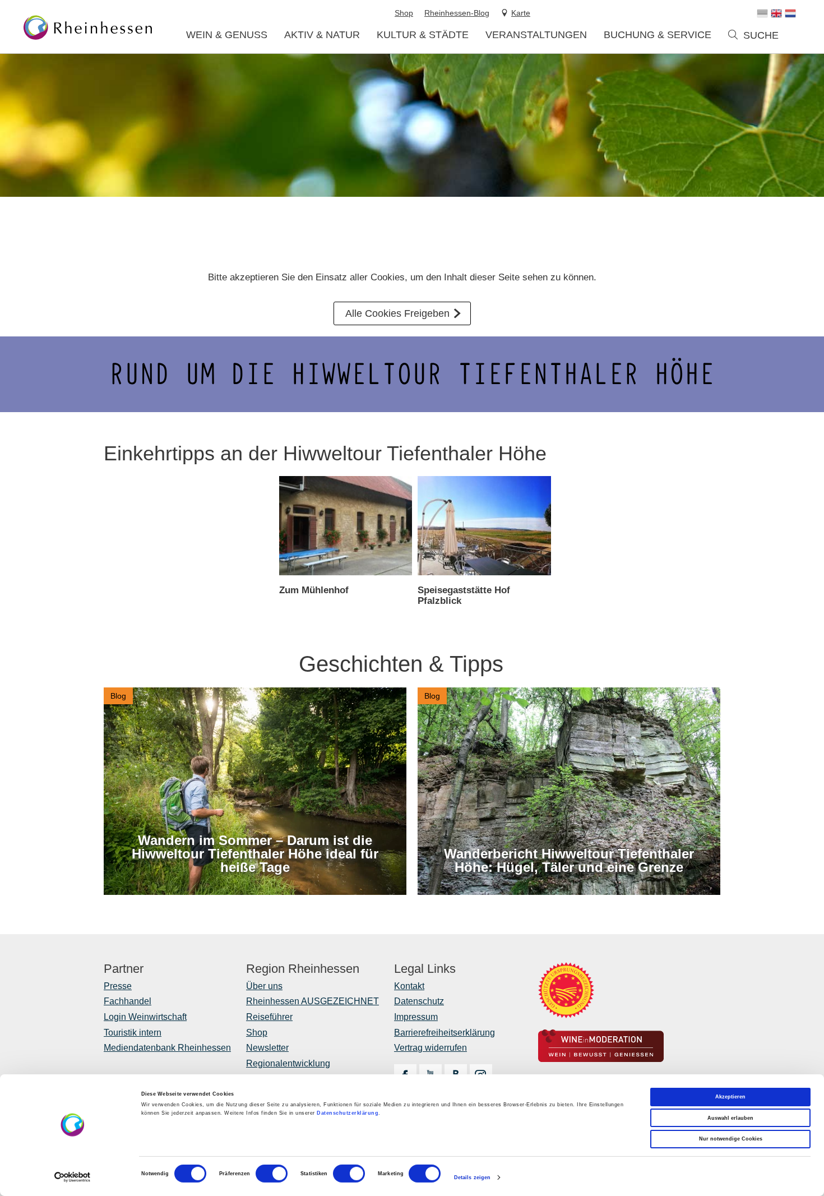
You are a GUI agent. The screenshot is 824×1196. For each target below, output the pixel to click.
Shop (256, 1032)
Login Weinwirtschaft (145, 1017)
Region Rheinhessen (302, 969)
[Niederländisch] (790, 13)
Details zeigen (472, 1177)
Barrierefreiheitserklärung (444, 1032)
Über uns (264, 986)
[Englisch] (776, 13)
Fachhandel (127, 1001)
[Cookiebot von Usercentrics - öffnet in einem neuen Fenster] (73, 1177)
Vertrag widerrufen (430, 1047)
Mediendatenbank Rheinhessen (167, 1047)
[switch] (272, 1174)
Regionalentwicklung (288, 1063)
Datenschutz (419, 1001)
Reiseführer (269, 1017)
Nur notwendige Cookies (730, 1139)
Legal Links (425, 969)
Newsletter (267, 1047)
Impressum (416, 1017)
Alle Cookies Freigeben (397, 313)
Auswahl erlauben (730, 1118)
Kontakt (409, 986)
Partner (123, 969)
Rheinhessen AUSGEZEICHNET (312, 1001)
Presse (118, 986)
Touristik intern (132, 1032)
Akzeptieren (730, 1097)
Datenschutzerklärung (347, 1113)
